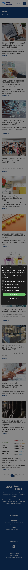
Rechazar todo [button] (14, 298)
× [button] (24, 267)
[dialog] (14, 285)
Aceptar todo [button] (14, 294)
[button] (14, 302)
